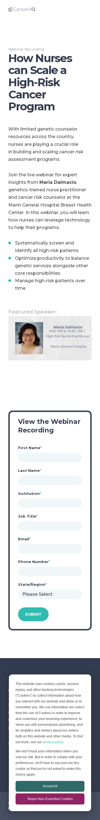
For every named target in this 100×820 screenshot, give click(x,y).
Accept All (50, 786)
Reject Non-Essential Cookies (50, 799)
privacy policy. (53, 742)
